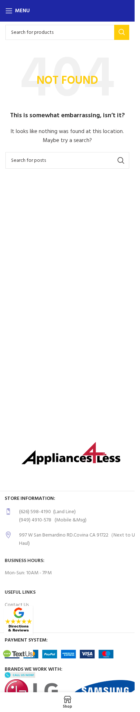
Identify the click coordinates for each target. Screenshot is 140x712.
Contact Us (17, 605)
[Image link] (18, 620)
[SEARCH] (121, 32)
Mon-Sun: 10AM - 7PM (28, 573)
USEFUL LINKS (20, 592)
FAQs (10, 617)
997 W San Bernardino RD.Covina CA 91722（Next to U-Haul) (78, 539)
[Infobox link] (71, 516)
